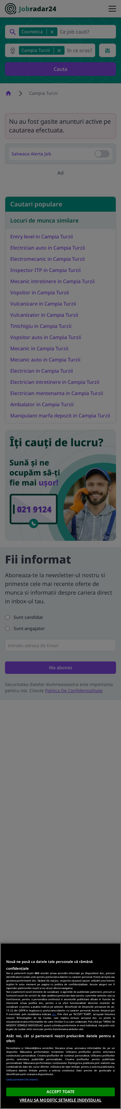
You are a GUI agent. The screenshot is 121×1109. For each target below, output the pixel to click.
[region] (60, 1026)
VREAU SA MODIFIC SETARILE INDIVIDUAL (60, 1100)
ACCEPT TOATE (61, 1091)
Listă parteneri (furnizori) (22, 1079)
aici (54, 1014)
